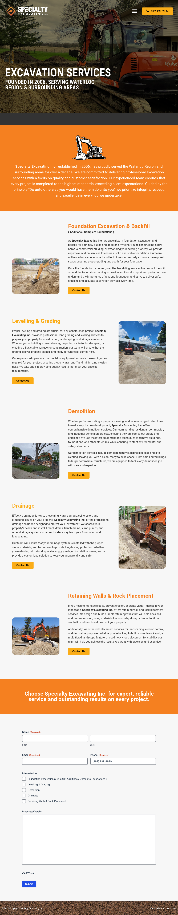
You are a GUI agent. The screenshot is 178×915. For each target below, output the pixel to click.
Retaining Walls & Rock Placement (47, 801)
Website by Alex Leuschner (163, 908)
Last (92, 744)
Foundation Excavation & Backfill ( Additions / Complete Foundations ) (67, 778)
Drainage (33, 795)
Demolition (34, 789)
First (24, 744)
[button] (135, 11)
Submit (29, 883)
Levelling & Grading (39, 784)
